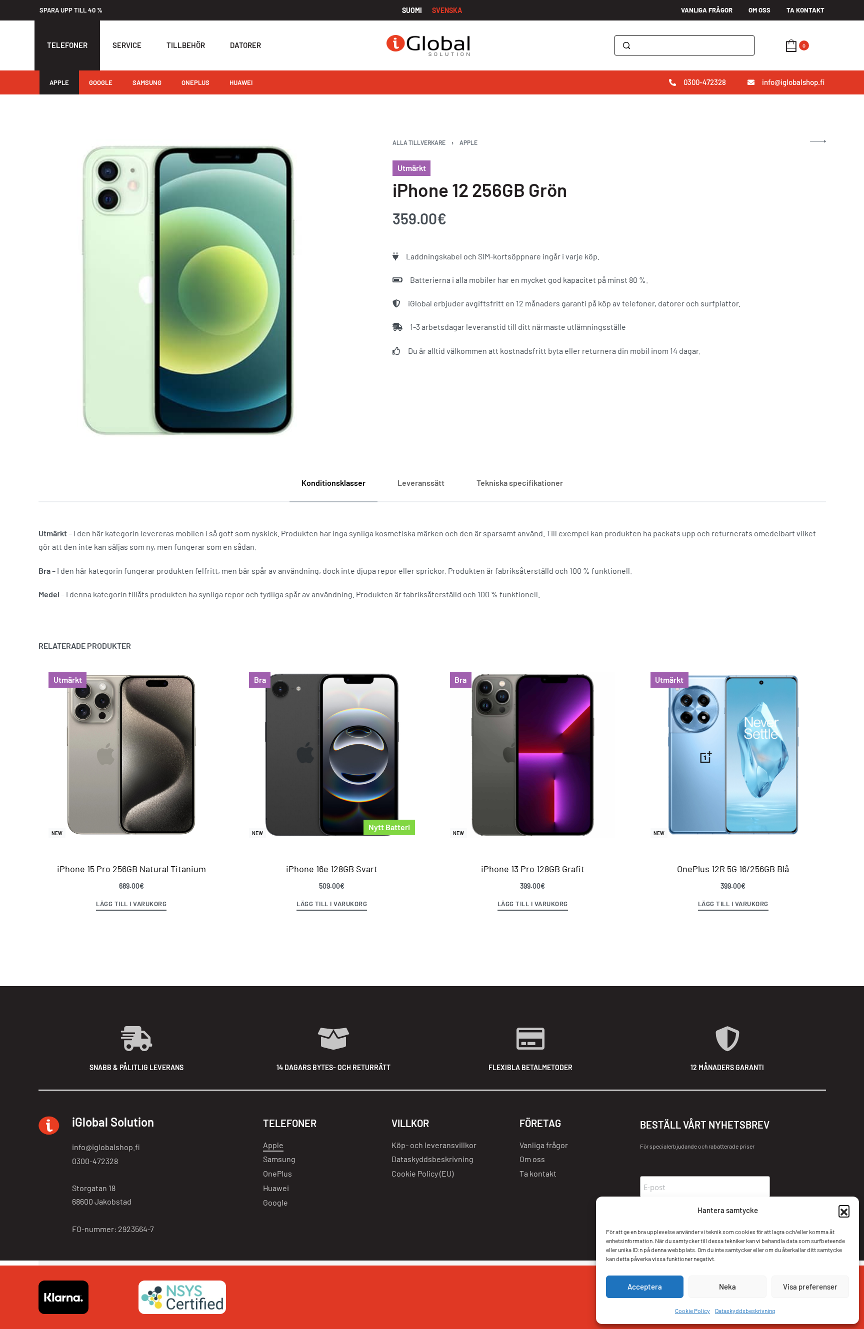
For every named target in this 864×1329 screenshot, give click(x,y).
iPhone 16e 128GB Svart (332, 868)
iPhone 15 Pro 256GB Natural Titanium (131, 868)
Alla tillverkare (419, 142)
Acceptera (645, 1286)
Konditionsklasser (334, 482)
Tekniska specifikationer (519, 482)
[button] (844, 1211)
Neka (727, 1286)
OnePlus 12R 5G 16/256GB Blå (733, 868)
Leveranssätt (421, 482)
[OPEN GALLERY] (188, 289)
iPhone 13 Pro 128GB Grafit (532, 868)
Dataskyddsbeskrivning (745, 1310)
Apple (469, 142)
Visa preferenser (810, 1286)
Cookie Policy (692, 1310)
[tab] (334, 482)
